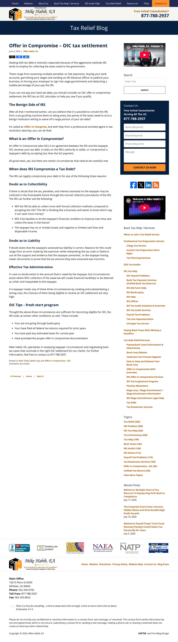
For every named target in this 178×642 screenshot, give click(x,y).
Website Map (136, 564)
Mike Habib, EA (36, 633)
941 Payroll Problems (138, 275)
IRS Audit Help (92, 3)
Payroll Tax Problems (138, 314)
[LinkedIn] (148, 185)
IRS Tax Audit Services (139, 310)
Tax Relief (132, 421)
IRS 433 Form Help (136, 287)
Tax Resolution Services (140, 406)
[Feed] (155, 185)
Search (145, 90)
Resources (132, 3)
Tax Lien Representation (140, 319)
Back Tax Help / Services (66, 3)
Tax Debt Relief (113, 3)
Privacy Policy (120, 564)
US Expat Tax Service (138, 323)
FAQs (146, 3)
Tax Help (131, 439)
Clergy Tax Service (136, 245)
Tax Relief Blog (33, 13)
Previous (15, 376)
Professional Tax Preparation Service (144, 241)
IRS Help (131, 296)
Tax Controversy (135, 435)
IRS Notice (132, 452)
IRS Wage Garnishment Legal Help (145, 398)
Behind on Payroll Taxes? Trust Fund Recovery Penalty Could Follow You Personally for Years (144, 527)
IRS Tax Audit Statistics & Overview (146, 305)
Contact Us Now (144, 167)
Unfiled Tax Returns (137, 470)
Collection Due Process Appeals (144, 356)
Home (15, 3)
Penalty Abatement (137, 385)
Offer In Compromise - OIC (58, 360)
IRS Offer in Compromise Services (145, 376)
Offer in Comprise (35, 126)
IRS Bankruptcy (135, 292)
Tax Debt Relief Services (137, 340)
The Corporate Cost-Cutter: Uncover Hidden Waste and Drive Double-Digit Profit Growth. (144, 510)
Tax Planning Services (138, 257)
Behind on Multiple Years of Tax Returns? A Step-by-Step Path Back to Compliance (144, 493)
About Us (43, 3)
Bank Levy (35, 360)
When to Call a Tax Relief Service (141, 234)
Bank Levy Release (137, 352)
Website (28, 3)
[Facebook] (133, 185)
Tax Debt (131, 402)
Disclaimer (105, 564)
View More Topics (133, 475)
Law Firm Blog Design (153, 633)
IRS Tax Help (130, 271)
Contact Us (160, 3)
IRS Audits (132, 448)
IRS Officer (132, 301)
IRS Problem (133, 426)
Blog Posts (163, 564)
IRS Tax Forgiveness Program (142, 381)
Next (40, 376)
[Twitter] (141, 185)
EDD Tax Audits (132, 264)
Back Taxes (24, 360)
